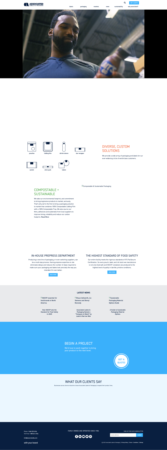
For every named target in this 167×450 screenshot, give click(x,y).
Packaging (83, 6)
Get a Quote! (121, 361)
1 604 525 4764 (32, 431)
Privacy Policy (124, 442)
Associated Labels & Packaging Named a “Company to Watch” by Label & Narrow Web (83, 313)
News (107, 6)
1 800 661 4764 (34, 434)
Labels (71, 6)
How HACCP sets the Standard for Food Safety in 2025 (49, 312)
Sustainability (118, 6)
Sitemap (141, 442)
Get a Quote (134, 3)
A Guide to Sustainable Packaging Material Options (118, 312)
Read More (45, 217)
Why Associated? (133, 6)
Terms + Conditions (133, 442)
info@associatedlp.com (30, 438)
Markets (96, 6)
